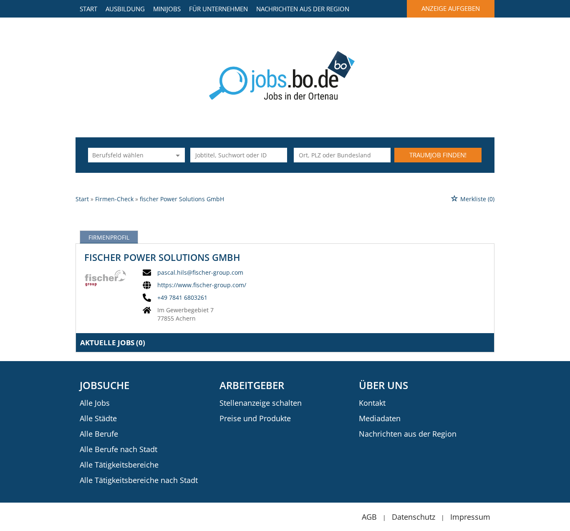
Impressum (470, 517)
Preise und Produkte (255, 418)
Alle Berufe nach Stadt (118, 449)
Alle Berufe (99, 434)
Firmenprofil (108, 237)
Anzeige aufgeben (450, 8)
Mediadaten (380, 418)
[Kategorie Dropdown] (176, 155)
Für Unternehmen (218, 9)
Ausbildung (125, 9)
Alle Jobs (95, 403)
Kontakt (372, 403)
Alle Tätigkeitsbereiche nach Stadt (139, 480)
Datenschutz (413, 517)
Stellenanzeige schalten (260, 403)
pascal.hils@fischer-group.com (200, 273)
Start (88, 9)
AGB (369, 517)
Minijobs (167, 9)
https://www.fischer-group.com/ (201, 285)
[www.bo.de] (285, 74)
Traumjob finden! (438, 155)
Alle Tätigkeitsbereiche (119, 465)
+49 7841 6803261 (182, 298)
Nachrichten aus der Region (302, 9)
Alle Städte (98, 418)
